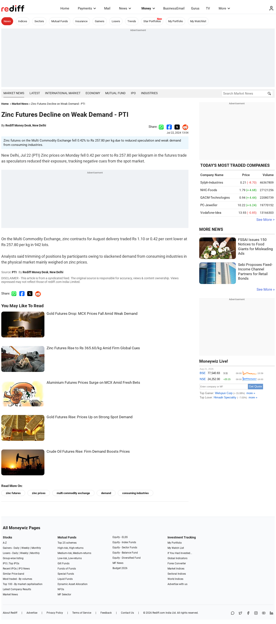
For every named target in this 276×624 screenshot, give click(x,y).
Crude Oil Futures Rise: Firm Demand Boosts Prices (88, 451)
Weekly (25, 547)
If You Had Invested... (180, 553)
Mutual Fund (115, 93)
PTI (14, 272)
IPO (133, 93)
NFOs (61, 589)
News (123, 8)
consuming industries (135, 493)
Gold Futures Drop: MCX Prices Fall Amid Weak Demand (92, 314)
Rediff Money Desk (18, 125)
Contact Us (127, 612)
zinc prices (38, 493)
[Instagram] (256, 613)
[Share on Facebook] (169, 127)
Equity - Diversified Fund (127, 557)
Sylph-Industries (211, 182)
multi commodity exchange (73, 493)
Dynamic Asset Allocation (73, 584)
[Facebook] (248, 613)
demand (106, 493)
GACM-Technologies (215, 198)
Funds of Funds (67, 568)
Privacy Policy (55, 612)
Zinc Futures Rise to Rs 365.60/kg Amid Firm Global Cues (93, 348)
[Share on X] (240, 613)
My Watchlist (198, 21)
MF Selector (64, 594)
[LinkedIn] (271, 613)
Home (64, 8)
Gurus (195, 8)
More (222, 8)
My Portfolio (175, 21)
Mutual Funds (59, 21)
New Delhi (39, 125)
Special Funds (66, 573)
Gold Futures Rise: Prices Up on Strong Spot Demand (90, 417)
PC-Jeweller (208, 205)
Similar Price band (13, 573)
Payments (85, 8)
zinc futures (13, 493)
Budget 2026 (120, 568)
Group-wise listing (13, 558)
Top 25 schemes (67, 542)
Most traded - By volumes (17, 578)
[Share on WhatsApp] (232, 613)
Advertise (32, 612)
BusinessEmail (174, 8)
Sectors (39, 21)
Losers (116, 21)
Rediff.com (158, 612)
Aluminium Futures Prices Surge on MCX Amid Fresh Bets (93, 383)
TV (208, 8)
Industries (149, 93)
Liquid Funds (65, 578)
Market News (13, 93)
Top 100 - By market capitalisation (22, 584)
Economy (93, 93)
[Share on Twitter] (177, 127)
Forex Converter (177, 563)
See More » (266, 289)
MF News (118, 563)
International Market (62, 93)
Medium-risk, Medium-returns (74, 553)
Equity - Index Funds (124, 542)
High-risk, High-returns (70, 547)
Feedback (106, 612)
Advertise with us (177, 584)
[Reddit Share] (184, 127)
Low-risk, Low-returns (70, 558)
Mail (107, 8)
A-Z (5, 542)
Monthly (36, 547)
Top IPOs (14, 563)
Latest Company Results (17, 589)
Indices (22, 21)
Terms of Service (81, 612)
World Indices (175, 578)
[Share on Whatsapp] (161, 127)
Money (146, 8)
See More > (265, 220)
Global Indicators (177, 558)
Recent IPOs (10, 568)
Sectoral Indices (177, 573)
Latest (35, 93)
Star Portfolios (152, 21)
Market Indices (176, 568)
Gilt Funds (63, 563)
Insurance (81, 21)
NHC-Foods (208, 190)
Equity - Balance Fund (125, 552)
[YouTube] (263, 613)
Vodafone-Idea (210, 213)
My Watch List (176, 547)
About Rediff (10, 612)
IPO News (24, 568)
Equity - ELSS (120, 537)
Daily (16, 547)
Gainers (99, 21)
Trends (131, 21)
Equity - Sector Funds (125, 547)
